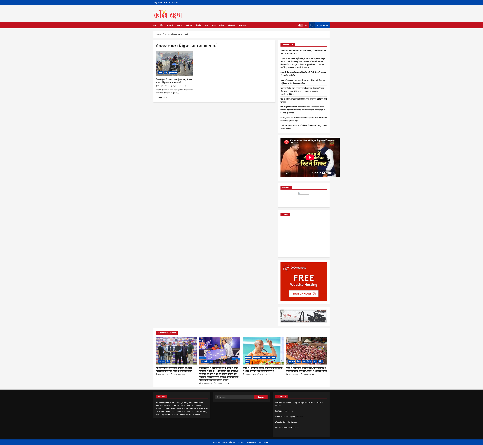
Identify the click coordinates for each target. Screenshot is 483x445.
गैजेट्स (221, 25)
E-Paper (242, 25)
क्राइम (214, 25)
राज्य (178, 25)
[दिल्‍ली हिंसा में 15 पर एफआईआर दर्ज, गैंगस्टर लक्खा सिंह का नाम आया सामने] (174, 63)
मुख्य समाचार (173, 73)
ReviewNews (252, 442)
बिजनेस (198, 25)
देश (154, 25)
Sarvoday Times (163, 86)
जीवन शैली (231, 25)
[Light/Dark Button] (300, 25)
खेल (206, 25)
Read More (163, 98)
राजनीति (170, 25)
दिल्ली (160, 73)
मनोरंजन (189, 25)
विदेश (162, 25)
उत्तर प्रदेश (162, 361)
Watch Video (322, 25)
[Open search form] (306, 25)
